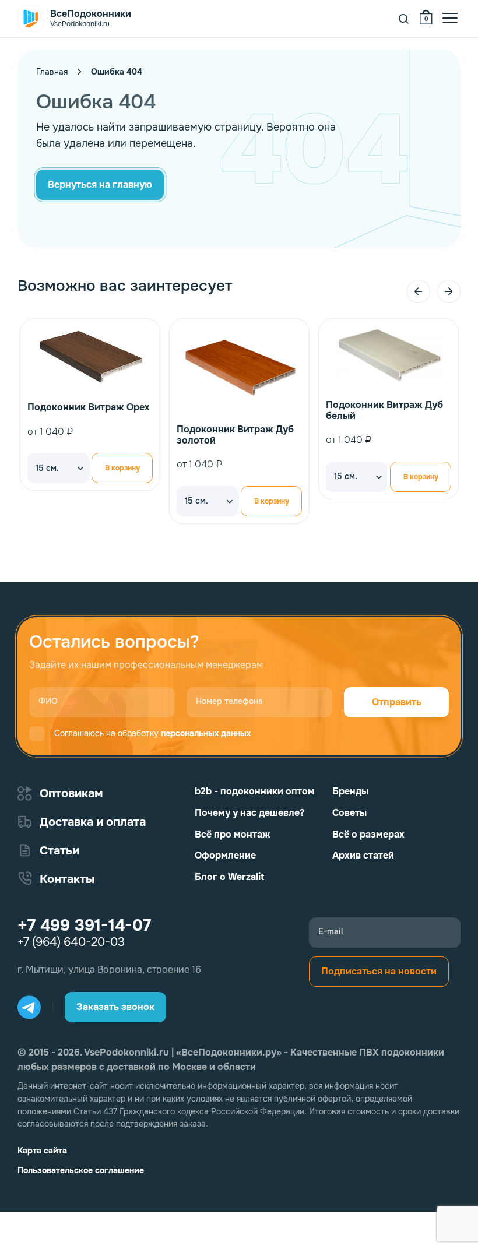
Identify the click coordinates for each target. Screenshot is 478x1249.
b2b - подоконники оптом (255, 791)
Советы (349, 813)
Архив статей (363, 855)
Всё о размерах (368, 834)
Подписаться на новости (379, 971)
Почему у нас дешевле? (249, 813)
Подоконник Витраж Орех (88, 407)
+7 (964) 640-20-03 (71, 942)
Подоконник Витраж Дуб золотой (235, 435)
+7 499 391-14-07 (84, 925)
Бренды (350, 791)
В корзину (122, 468)
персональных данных (206, 733)
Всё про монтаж (232, 834)
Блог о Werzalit (229, 877)
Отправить (396, 702)
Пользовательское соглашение (80, 1170)
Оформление (225, 855)
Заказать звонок (115, 1007)
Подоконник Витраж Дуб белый (384, 410)
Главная (52, 71)
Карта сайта (42, 1150)
